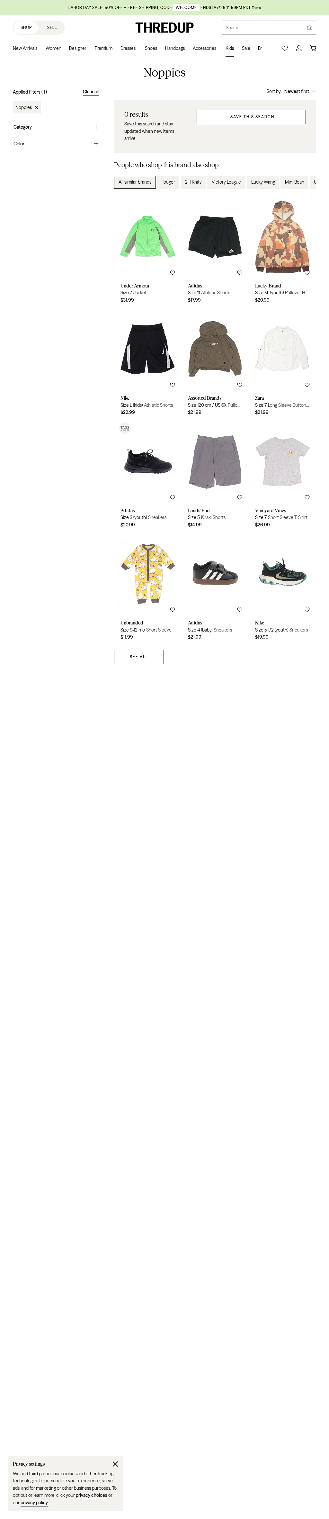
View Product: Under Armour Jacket (147, 251)
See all (139, 656)
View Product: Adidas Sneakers (147, 476)
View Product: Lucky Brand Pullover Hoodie (282, 251)
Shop (26, 27)
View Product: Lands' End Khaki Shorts (215, 476)
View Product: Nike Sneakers (282, 588)
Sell (52, 27)
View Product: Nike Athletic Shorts (147, 364)
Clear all (91, 92)
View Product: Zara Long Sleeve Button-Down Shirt (282, 364)
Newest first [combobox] (296, 91)
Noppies (23, 107)
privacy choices (91, 1495)
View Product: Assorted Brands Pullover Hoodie (215, 364)
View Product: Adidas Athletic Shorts (215, 251)
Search (232, 28)
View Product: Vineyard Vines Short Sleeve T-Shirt (282, 476)
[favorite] (172, 272)
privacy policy (34, 1502)
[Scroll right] (306, 182)
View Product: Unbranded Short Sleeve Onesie (147, 588)
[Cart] (313, 48)
